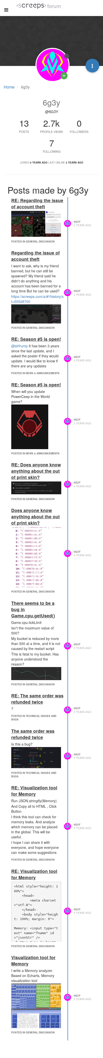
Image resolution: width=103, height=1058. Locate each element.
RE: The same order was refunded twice (37, 698)
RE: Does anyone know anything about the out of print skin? (36, 470)
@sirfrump (19, 345)
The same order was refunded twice (32, 734)
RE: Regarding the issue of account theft (37, 203)
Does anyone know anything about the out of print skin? (35, 516)
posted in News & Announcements (35, 373)
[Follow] (64, 75)
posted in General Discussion (32, 241)
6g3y (77, 221)
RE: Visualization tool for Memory (34, 790)
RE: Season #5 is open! (36, 339)
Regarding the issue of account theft (35, 256)
